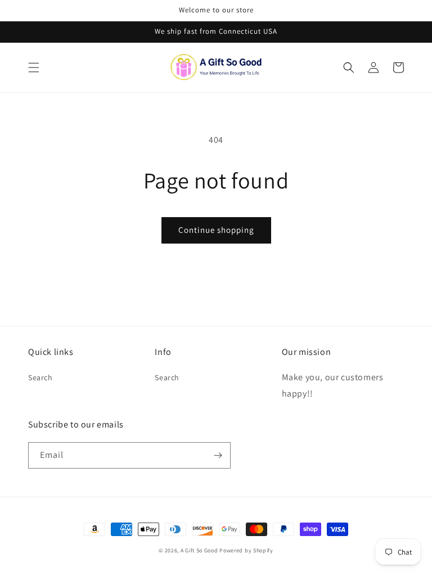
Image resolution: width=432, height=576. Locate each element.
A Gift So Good (199, 550)
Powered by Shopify (246, 550)
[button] (33, 67)
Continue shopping (216, 229)
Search (40, 377)
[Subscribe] (217, 455)
